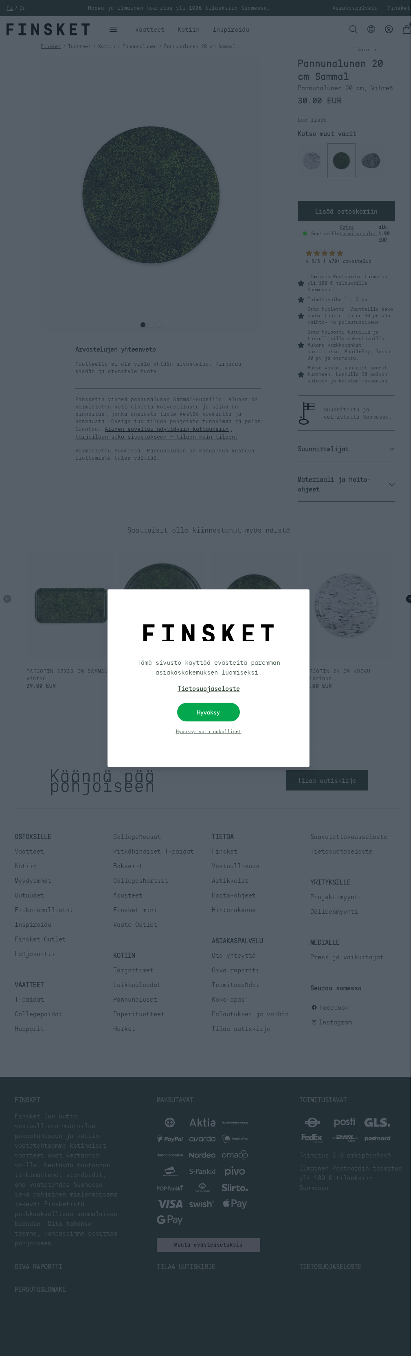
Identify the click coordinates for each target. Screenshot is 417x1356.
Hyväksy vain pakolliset (208, 731)
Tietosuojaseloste (209, 688)
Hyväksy (208, 712)
